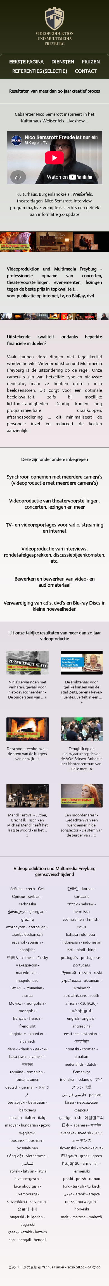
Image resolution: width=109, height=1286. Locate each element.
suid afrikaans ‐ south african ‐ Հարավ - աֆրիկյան (81, 1003)
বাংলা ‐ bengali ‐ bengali (27, 1239)
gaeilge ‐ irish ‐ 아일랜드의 (81, 1117)
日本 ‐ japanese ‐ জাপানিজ (81, 1125)
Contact (86, 71)
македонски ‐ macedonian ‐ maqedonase (27, 973)
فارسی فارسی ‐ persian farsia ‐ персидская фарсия (81, 1102)
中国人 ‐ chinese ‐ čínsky (27, 957)
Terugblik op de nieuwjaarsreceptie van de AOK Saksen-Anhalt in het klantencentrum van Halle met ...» (82, 758)
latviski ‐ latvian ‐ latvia (27, 1171)
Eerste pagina (26, 62)
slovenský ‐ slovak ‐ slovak (81, 1147)
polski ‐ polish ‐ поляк (81, 1178)
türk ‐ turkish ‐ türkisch (81, 1186)
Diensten (62, 62)
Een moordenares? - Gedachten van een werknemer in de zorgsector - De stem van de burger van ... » (82, 825)
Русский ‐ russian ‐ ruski (81, 972)
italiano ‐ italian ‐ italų (27, 1117)
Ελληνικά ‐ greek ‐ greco (81, 1155)
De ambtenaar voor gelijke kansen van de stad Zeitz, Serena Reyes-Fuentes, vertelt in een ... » (81, 692)
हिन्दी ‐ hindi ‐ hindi (81, 949)
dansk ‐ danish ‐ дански (28, 1048)
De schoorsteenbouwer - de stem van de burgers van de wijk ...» (27, 753)
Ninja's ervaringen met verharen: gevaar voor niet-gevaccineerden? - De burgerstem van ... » (27, 690)
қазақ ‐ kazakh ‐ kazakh (27, 1231)
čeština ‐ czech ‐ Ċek (27, 888)
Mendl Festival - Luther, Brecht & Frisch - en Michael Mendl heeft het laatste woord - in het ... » (27, 825)
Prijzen (91, 62)
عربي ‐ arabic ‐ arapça (81, 1193)
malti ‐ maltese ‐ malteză (81, 1216)
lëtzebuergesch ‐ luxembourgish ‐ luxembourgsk (27, 1186)
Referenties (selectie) (39, 71)
